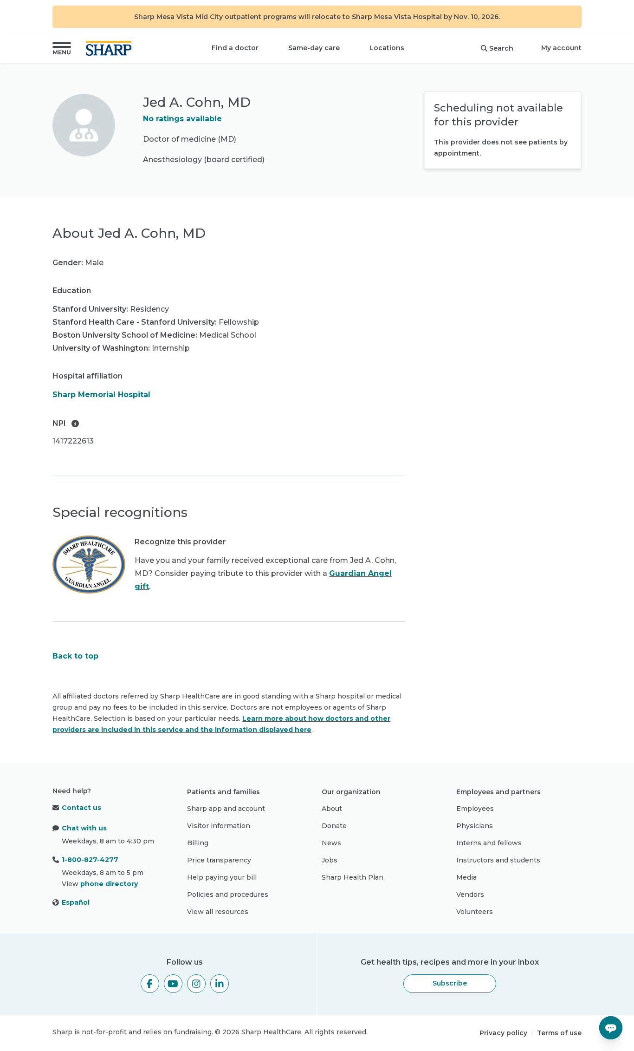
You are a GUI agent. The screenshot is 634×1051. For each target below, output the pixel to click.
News (331, 843)
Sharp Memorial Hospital (101, 394)
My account (561, 48)
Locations (386, 48)
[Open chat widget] (610, 1027)
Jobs (329, 860)
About (332, 808)
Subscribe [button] (450, 983)
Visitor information (218, 826)
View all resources (217, 911)
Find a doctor (235, 48)
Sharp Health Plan (352, 877)
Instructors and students (498, 860)
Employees (475, 808)
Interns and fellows (489, 843)
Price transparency (219, 860)
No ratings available (182, 118)
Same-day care (314, 48)
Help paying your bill (222, 877)
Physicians (474, 826)
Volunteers (474, 911)
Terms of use (559, 1033)
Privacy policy (503, 1033)
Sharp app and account (226, 808)
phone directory (109, 884)
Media (466, 877)
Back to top (75, 656)
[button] (61, 48)
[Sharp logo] (110, 48)
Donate (334, 826)
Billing (197, 843)
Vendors (470, 894)
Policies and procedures (227, 894)
